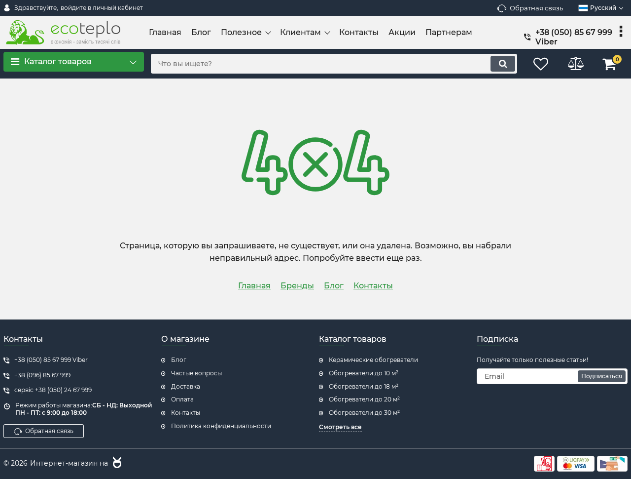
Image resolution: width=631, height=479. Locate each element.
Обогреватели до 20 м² (364, 399)
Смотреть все (340, 427)
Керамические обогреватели (373, 359)
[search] (503, 64)
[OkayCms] (115, 463)
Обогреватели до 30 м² (364, 412)
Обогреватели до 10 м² (363, 373)
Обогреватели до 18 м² (363, 386)
